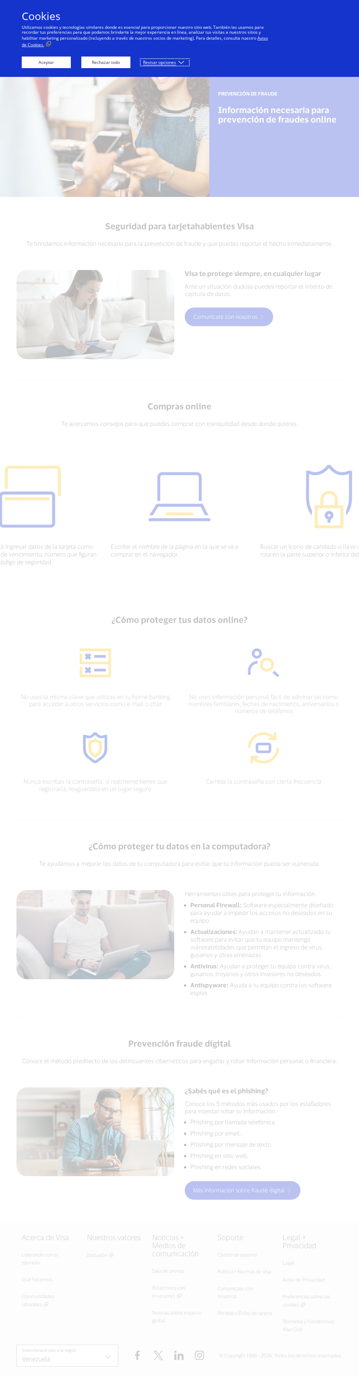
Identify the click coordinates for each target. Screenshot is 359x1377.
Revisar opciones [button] (159, 62)
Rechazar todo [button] (106, 62)
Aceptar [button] (46, 62)
